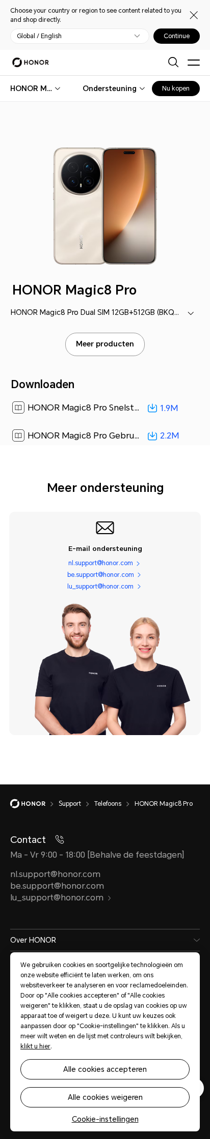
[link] (105, 408)
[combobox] (31, 88)
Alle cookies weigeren (105, 1097)
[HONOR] (34, 804)
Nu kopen (176, 88)
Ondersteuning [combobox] (110, 88)
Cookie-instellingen (105, 1119)
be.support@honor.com (100, 574)
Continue (177, 36)
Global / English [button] (39, 36)
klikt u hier (35, 1046)
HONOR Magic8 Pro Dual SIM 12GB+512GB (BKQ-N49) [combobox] (102, 312)
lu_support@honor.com (100, 586)
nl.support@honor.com (100, 563)
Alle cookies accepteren (105, 1069)
